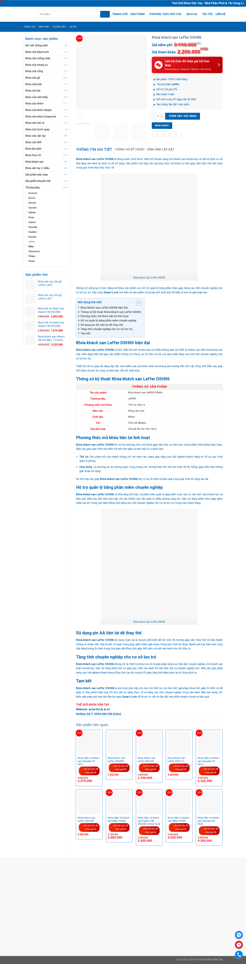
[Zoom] (80, 117)
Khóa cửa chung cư (36, 64)
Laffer (72, 26)
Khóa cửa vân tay (35, 135)
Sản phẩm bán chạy (36, 174)
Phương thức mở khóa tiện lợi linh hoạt (104, 316)
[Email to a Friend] (167, 134)
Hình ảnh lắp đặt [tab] (160, 149)
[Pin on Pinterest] (173, 134)
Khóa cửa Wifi (33, 142)
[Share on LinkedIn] (179, 134)
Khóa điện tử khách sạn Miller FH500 (178, 819)
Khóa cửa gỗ (32, 77)
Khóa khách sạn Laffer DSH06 (95, 159)
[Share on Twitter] (160, 134)
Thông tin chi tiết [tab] (94, 149)
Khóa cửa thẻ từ (35, 122)
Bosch (31, 198)
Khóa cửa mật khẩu (36, 97)
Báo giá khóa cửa (101, 932)
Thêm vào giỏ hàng (183, 116)
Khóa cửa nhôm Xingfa (38, 110)
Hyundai (32, 227)
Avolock (32, 193)
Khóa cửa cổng (34, 71)
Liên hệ (220, 14)
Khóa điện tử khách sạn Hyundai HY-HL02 (208, 820)
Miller (31, 246)
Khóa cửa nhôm (34, 103)
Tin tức (207, 14)
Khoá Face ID (33, 155)
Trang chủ (120, 14)
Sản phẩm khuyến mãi (37, 181)
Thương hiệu (59, 26)
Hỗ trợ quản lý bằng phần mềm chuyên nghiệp (108, 320)
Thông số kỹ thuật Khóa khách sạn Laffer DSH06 (110, 312)
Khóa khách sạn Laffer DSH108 (86, 819)
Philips (31, 256)
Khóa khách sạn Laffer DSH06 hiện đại (104, 307)
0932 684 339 (103, 714)
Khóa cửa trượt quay (37, 129)
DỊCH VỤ (191, 14)
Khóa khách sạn (34, 161)
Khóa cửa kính (33, 84)
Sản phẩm (137, 14)
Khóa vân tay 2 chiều (37, 168)
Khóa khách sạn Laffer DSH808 (116, 760)
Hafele (32, 212)
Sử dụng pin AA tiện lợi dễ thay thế (101, 324)
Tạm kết (85, 333)
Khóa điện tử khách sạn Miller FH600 (118, 819)
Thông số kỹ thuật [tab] (130, 149)
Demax (32, 202)
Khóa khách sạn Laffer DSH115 (176, 760)
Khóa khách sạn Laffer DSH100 (146, 760)
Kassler (32, 236)
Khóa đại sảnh (33, 148)
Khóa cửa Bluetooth (37, 52)
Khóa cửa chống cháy (37, 58)
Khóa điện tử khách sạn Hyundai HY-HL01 (88, 761)
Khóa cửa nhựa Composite (40, 116)
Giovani (32, 207)
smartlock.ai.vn (99, 709)
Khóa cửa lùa (32, 90)
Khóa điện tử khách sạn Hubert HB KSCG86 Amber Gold (149, 820)
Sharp (31, 261)
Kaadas (32, 232)
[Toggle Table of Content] (137, 303)
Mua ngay (162, 125)
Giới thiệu (97, 928)
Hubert (32, 222)
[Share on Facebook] (154, 134)
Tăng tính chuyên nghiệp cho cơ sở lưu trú (106, 329)
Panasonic (34, 251)
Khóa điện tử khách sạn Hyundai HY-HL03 (208, 761)
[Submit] (105, 14)
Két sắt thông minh (36, 45)
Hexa (31, 217)
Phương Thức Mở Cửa (165, 14)
